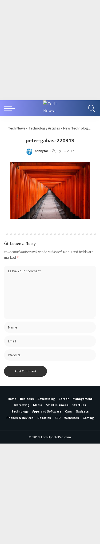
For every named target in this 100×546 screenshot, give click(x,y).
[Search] (91, 108)
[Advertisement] (50, 50)
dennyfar (41, 150)
